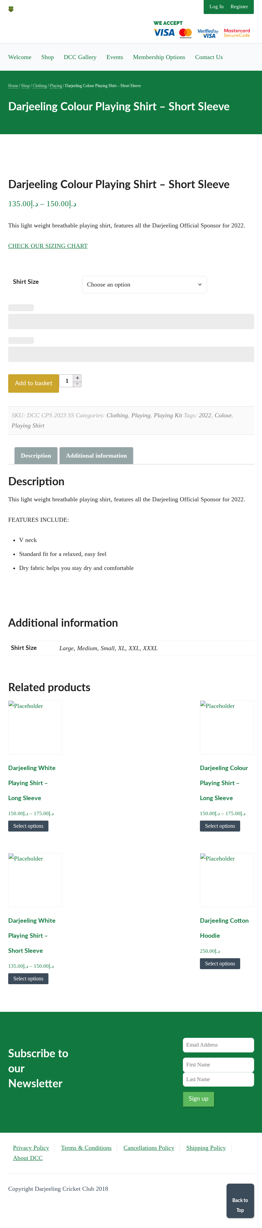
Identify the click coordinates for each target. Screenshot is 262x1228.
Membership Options (159, 57)
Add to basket (33, 383)
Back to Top (240, 1205)
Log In (216, 6)
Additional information (96, 455)
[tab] (36, 455)
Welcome (19, 57)
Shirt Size (26, 282)
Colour (223, 415)
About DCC (28, 1158)
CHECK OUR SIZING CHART (48, 245)
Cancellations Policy (148, 1147)
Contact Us (209, 57)
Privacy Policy (31, 1147)
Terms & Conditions (86, 1147)
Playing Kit (168, 415)
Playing (56, 85)
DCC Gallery (80, 57)
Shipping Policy (206, 1147)
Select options (28, 826)
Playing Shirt (28, 425)
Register (239, 6)
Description (36, 455)
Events (114, 57)
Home (13, 85)
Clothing (40, 85)
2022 (205, 415)
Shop (47, 57)
